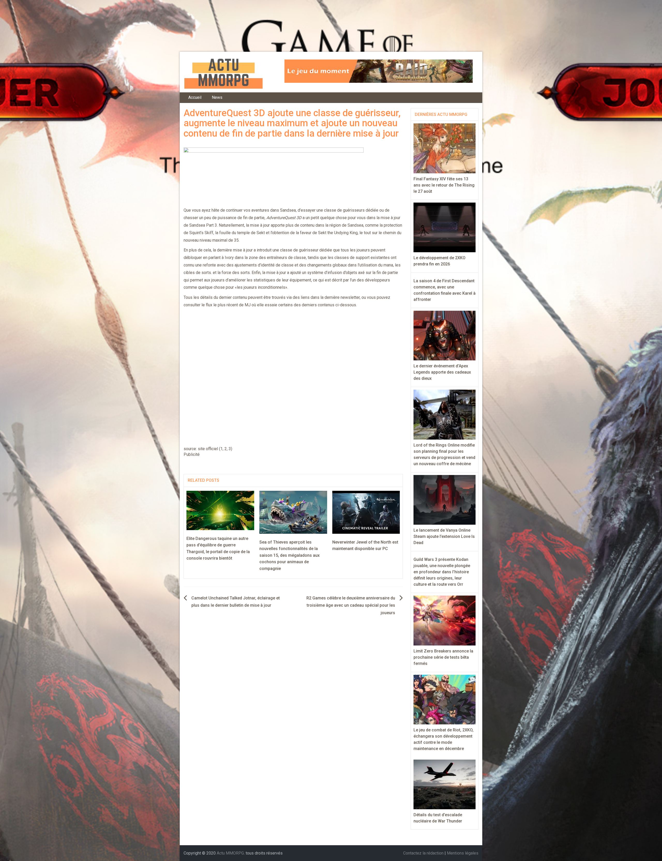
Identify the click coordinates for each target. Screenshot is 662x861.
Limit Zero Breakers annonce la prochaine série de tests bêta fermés (443, 657)
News (217, 97)
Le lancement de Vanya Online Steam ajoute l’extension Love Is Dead (444, 536)
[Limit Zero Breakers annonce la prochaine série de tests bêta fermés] (444, 620)
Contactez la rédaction (423, 853)
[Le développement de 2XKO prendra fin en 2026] (444, 227)
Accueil (194, 97)
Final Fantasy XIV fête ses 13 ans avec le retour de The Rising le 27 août (444, 185)
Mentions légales (462, 853)
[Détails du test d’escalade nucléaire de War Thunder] (444, 784)
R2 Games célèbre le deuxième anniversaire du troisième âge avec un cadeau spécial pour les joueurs (350, 605)
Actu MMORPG (230, 853)
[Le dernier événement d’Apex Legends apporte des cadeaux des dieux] (444, 335)
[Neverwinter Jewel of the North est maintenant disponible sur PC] (366, 511)
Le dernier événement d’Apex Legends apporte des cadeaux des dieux (442, 372)
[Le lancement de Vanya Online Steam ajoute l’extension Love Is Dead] (444, 499)
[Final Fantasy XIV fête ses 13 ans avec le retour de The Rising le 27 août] (444, 148)
